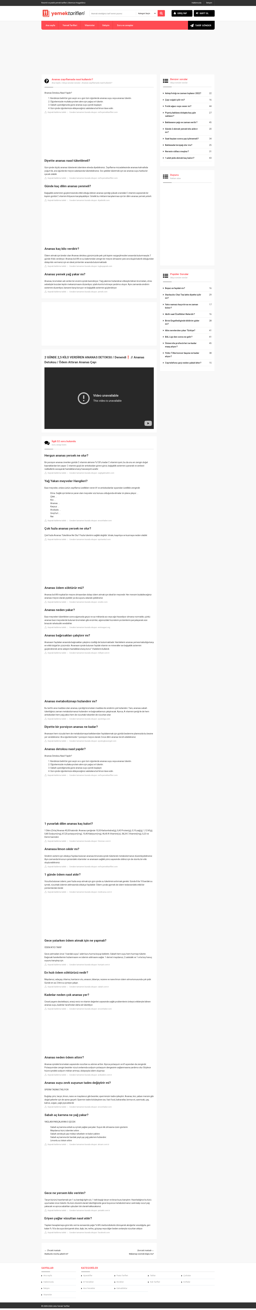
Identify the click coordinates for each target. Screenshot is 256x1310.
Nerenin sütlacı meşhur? (177, 151)
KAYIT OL (204, 13)
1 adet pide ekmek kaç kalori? (179, 158)
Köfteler (186, 1282)
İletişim (209, 3)
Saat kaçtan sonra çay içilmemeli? (182, 138)
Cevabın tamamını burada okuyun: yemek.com (88, 292)
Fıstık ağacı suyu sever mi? (178, 106)
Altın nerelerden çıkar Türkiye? (180, 330)
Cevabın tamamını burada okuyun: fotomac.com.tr (90, 841)
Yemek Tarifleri (70, 25)
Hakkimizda (48, 1282)
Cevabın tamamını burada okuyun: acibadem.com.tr (90, 1075)
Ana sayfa (50, 25)
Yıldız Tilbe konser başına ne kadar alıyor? (182, 354)
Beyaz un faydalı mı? (175, 288)
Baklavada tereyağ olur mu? (178, 145)
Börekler (120, 1282)
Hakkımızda (196, 3)
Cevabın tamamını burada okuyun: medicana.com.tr (90, 892)
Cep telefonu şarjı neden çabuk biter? (183, 363)
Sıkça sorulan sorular (71, 83)
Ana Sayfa (56, 83)
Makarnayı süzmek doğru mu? (141, 1254)
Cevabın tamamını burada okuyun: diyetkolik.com (89, 200)
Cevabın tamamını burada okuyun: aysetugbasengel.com (92, 741)
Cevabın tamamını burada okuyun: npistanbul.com (90, 539)
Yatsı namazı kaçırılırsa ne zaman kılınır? (181, 306)
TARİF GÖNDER (203, 25)
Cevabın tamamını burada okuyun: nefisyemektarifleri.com (93, 112)
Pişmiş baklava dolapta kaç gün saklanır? (180, 114)
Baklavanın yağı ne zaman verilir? (181, 122)
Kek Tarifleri (155, 1282)
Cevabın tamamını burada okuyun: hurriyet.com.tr (89, 965)
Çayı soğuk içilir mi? (175, 100)
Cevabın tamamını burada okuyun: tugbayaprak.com (90, 266)
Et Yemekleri (88, 1282)
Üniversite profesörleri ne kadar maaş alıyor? (181, 345)
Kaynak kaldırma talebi (56, 112)
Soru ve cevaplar (125, 25)
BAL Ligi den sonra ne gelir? (178, 337)
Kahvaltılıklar (122, 1288)
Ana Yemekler (89, 1288)
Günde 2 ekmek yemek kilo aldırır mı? (181, 130)
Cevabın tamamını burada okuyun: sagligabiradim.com (91, 473)
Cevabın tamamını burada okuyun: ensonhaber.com (90, 521)
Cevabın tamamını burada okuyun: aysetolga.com (89, 719)
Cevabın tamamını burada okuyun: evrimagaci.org (89, 627)
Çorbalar (187, 1275)
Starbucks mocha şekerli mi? (56, 1254)
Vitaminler (90, 25)
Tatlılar (153, 1275)
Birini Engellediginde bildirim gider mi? (182, 322)
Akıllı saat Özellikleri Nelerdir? (180, 314)
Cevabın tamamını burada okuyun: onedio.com (88, 602)
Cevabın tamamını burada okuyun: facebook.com (89, 1233)
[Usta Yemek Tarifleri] (63, 13)
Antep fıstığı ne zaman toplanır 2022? (183, 93)
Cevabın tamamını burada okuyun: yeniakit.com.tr (89, 1210)
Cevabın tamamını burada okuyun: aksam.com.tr (89, 1144)
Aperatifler (87, 1275)
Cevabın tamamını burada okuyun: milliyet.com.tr (89, 653)
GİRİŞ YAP (182, 13)
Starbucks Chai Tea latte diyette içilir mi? (183, 296)
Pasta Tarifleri (122, 1275)
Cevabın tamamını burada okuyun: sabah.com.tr (89, 987)
